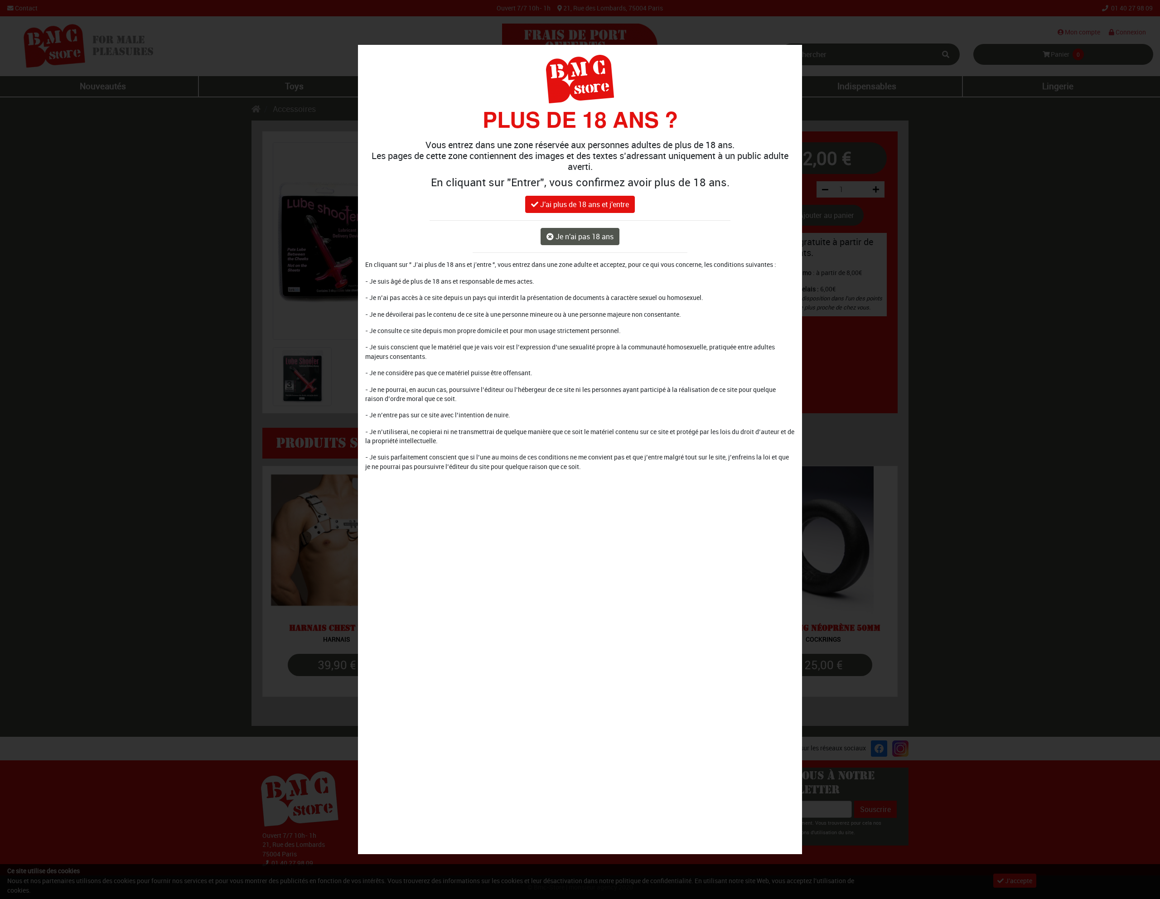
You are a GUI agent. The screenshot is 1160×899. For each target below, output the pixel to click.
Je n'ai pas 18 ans (584, 237)
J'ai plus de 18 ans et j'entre (583, 205)
